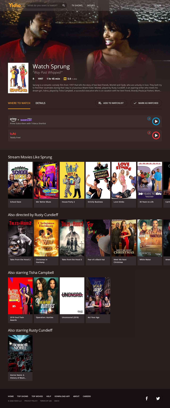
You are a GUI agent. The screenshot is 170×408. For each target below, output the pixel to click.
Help (48, 396)
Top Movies (37, 396)
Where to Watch (19, 103)
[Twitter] (158, 398)
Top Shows (22, 396)
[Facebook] (147, 398)
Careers (87, 396)
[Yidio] (14, 6)
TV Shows (77, 5)
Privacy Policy (30, 401)
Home (11, 396)
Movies (91, 5)
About (76, 396)
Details (40, 103)
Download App (62, 396)
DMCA (56, 401)
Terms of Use (46, 401)
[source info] (148, 118)
